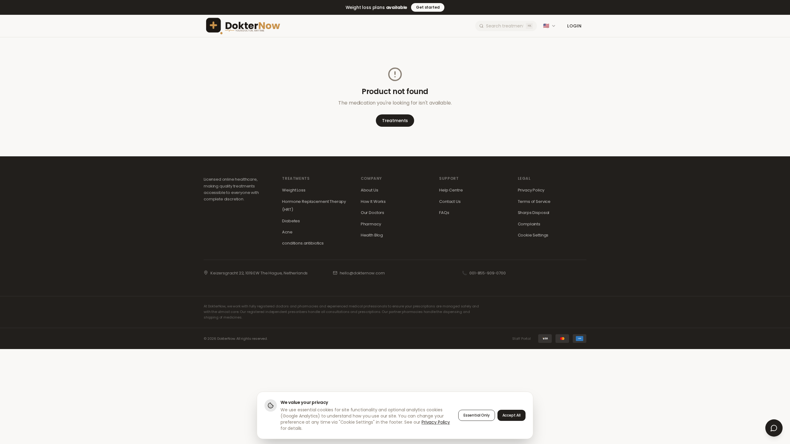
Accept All (511, 415)
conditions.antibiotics (302, 243)
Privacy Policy (531, 190)
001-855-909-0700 (487, 273)
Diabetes (291, 221)
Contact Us (449, 201)
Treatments (395, 120)
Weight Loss (293, 190)
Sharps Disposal (534, 213)
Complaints (529, 224)
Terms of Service (534, 201)
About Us (369, 190)
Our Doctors (372, 213)
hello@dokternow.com (362, 273)
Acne (287, 232)
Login (574, 26)
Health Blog (372, 235)
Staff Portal (521, 338)
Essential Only (477, 415)
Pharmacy (371, 224)
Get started (427, 7)
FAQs (444, 213)
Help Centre (451, 190)
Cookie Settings (533, 235)
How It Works (373, 201)
